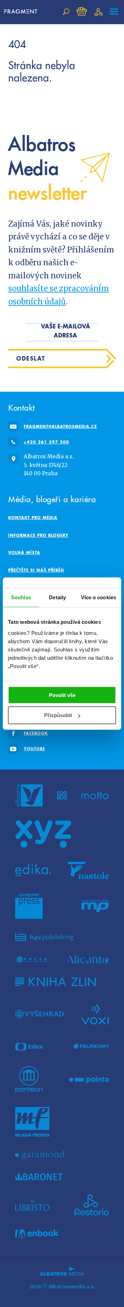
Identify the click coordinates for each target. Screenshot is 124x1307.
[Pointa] (89, 1079)
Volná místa (24, 552)
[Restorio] (92, 1205)
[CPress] (32, 959)
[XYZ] (43, 834)
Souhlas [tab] (21, 597)
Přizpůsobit (58, 715)
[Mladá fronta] (32, 1122)
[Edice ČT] (29, 1046)
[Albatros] (29, 795)
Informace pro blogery (38, 535)
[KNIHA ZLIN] (55, 982)
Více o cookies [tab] (98, 597)
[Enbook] (36, 1234)
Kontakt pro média (33, 518)
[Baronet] (39, 1176)
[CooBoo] (62, 795)
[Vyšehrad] (39, 1013)
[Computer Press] (29, 906)
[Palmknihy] (91, 1046)
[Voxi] (95, 1013)
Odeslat (30, 358)
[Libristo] (32, 1205)
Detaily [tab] (57, 597)
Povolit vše (62, 695)
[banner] (21, 12)
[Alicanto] (88, 959)
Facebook (36, 733)
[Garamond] (39, 1155)
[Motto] (95, 795)
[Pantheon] (29, 1079)
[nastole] (88, 870)
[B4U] (44, 937)
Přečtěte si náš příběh (36, 570)
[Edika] (33, 870)
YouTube (34, 749)
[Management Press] (95, 906)
